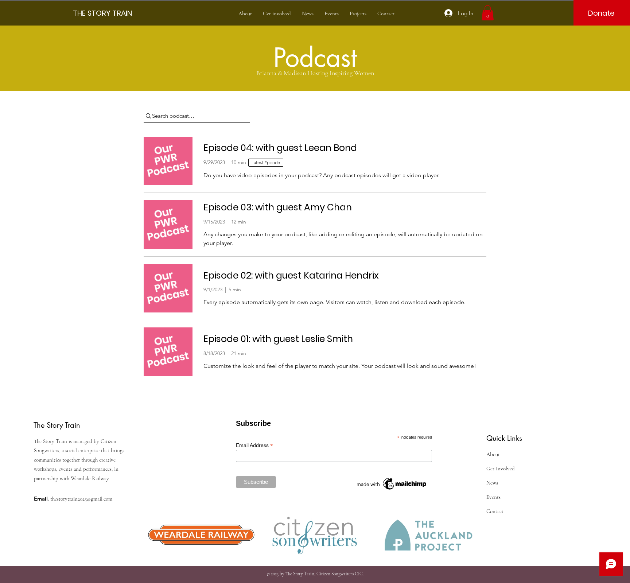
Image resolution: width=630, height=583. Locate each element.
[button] (487, 12)
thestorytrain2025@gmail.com (81, 498)
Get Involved (500, 468)
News (492, 482)
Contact (494, 511)
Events (493, 497)
